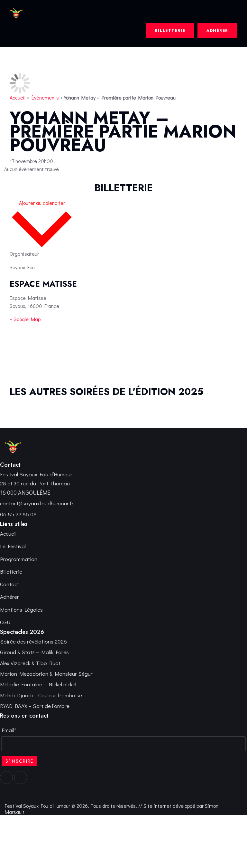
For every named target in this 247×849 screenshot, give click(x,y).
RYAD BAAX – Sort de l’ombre (34, 706)
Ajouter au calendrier (42, 202)
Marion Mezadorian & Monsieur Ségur (46, 673)
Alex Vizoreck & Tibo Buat (30, 663)
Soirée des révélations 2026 (33, 641)
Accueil (17, 97)
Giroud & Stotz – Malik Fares (34, 652)
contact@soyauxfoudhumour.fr (37, 503)
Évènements (45, 97)
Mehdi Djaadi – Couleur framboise (41, 695)
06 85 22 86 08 (18, 514)
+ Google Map (25, 319)
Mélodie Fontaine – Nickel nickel (38, 684)
